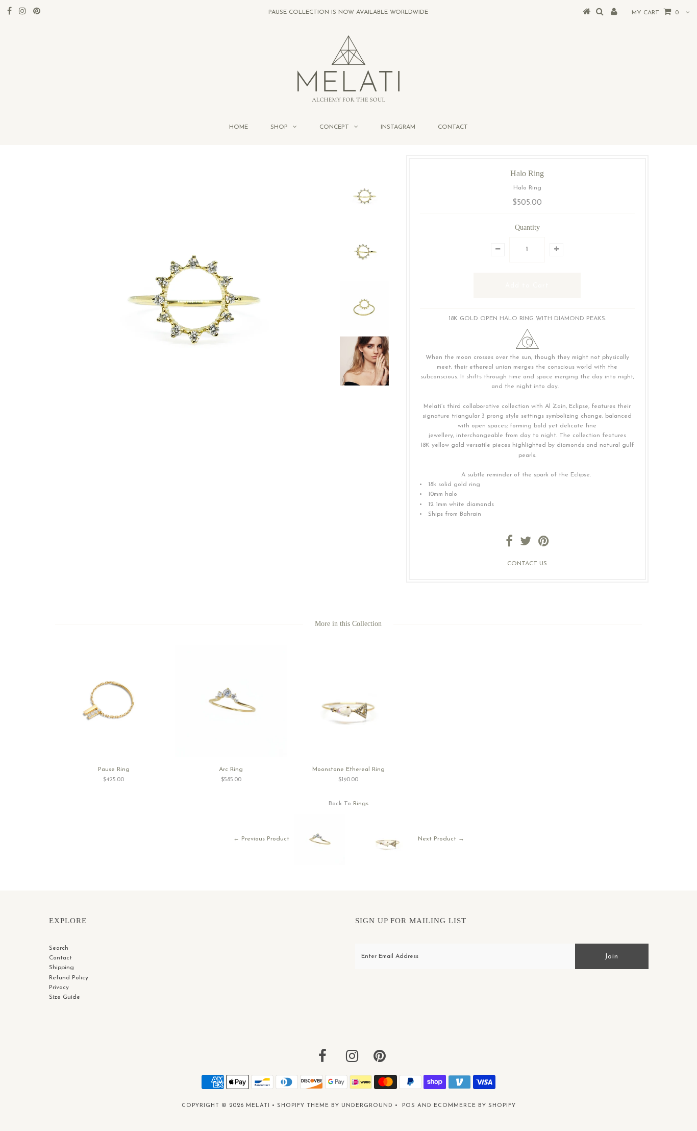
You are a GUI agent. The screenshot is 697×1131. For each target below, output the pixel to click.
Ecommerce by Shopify (475, 1106)
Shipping (61, 968)
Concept (334, 127)
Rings (360, 804)
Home (238, 127)
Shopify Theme (303, 1106)
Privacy (59, 987)
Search (58, 948)
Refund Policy (68, 978)
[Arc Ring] (231, 756)
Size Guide (64, 997)
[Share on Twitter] (525, 544)
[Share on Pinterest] (543, 544)
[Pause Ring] (114, 755)
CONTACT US (527, 564)
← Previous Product (261, 839)
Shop (279, 127)
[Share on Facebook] (509, 544)
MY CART (655, 13)
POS (408, 1106)
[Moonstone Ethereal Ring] (348, 756)
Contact (453, 127)
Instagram (398, 127)
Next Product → (441, 839)
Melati (258, 1106)
